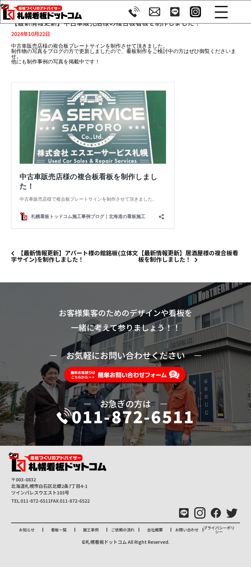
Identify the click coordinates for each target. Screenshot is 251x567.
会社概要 (155, 529)
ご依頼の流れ (123, 529)
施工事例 (91, 529)
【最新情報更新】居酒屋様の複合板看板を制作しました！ (188, 255)
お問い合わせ (187, 529)
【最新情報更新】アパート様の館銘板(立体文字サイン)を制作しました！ (74, 255)
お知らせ (27, 529)
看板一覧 (59, 529)
